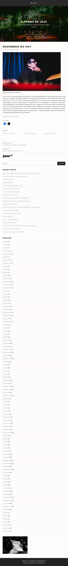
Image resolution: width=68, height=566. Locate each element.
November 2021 (7, 352)
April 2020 (5, 411)
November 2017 (7, 500)
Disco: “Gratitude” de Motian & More (12, 185)
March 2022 (6, 340)
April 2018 (5, 485)
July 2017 (5, 512)
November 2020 (7, 389)
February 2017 (6, 528)
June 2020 (5, 405)
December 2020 (7, 386)
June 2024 (5, 269)
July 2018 (5, 475)
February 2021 (6, 380)
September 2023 (7, 288)
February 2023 (7, 306)
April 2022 (5, 337)
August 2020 (6, 398)
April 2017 (5, 522)
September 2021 (7, 358)
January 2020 (6, 420)
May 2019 (5, 445)
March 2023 (6, 303)
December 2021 (7, 349)
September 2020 (7, 395)
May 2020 (5, 408)
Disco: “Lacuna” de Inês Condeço (11, 213)
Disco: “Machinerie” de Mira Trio (11, 188)
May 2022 (5, 334)
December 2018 (7, 460)
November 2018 (7, 463)
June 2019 (5, 442)
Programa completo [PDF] (10, 116)
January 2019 (6, 457)
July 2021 (5, 365)
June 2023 (5, 294)
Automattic (41, 563)
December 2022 (7, 312)
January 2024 (6, 278)
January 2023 (6, 309)
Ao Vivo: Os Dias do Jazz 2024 (10, 210)
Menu (35, 3)
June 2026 (5, 244)
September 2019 (7, 432)
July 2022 (5, 328)
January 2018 (6, 494)
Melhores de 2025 (7, 182)
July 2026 (5, 241)
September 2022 (7, 321)
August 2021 (6, 361)
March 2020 (6, 414)
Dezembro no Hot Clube (50, 133)
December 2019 (7, 423)
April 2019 (5, 448)
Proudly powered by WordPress (34, 561)
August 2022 (6, 325)
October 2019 (6, 429)
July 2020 (5, 402)
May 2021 (5, 371)
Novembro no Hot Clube (29, 133)
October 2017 (6, 503)
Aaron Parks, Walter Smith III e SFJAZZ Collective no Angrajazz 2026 (21, 173)
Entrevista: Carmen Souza (10, 195)
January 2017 (6, 531)
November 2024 (7, 263)
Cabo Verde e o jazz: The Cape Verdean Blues (15, 176)
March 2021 (6, 377)
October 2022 (6, 318)
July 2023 (5, 291)
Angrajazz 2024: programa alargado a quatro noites (17, 201)
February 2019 (6, 454)
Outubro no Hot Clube (8, 133)
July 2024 (5, 266)
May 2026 (5, 248)
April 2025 (5, 257)
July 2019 (5, 438)
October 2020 (6, 392)
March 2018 (6, 488)
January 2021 (6, 383)
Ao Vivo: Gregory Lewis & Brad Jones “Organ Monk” (16, 198)
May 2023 (5, 297)
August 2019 (6, 435)
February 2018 (6, 491)
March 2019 (6, 451)
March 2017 (6, 525)
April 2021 (5, 374)
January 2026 (6, 251)
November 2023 (7, 284)
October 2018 (6, 466)
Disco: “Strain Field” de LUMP (10, 219)
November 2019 (7, 426)
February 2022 (7, 343)
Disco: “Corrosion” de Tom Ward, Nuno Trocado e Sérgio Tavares (20, 225)
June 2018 (5, 479)
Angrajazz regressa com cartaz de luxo (13, 232)
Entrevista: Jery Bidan (9, 179)
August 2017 (6, 509)
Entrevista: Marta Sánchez (10, 204)
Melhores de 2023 (8, 216)
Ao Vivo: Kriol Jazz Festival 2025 (11, 192)
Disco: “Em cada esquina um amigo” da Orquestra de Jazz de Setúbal (21, 207)
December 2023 (7, 281)
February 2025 (7, 260)
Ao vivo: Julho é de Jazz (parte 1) (11, 229)
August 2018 (6, 472)
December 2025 (7, 254)
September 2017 (7, 506)
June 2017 (5, 516)
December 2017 (7, 497)
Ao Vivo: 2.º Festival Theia (9, 222)
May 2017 (5, 519)
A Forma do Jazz (34, 21)
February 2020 (7, 417)
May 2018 (5, 482)
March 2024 (6, 275)
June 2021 (5, 368)
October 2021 (6, 355)
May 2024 (5, 272)
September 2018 (7, 469)
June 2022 (5, 331)
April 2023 (5, 300)
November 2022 (7, 315)
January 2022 (6, 346)
